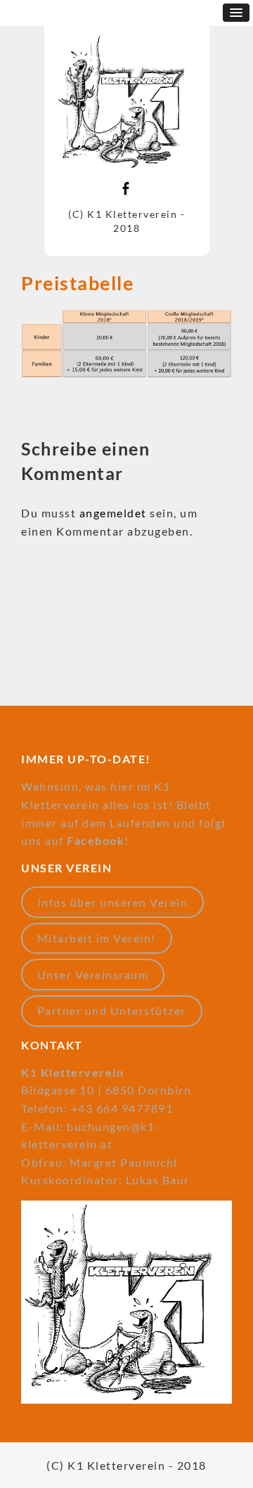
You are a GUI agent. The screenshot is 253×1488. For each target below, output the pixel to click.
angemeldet (113, 512)
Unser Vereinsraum (93, 974)
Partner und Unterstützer (111, 1010)
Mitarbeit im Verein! (96, 938)
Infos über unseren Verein (112, 902)
